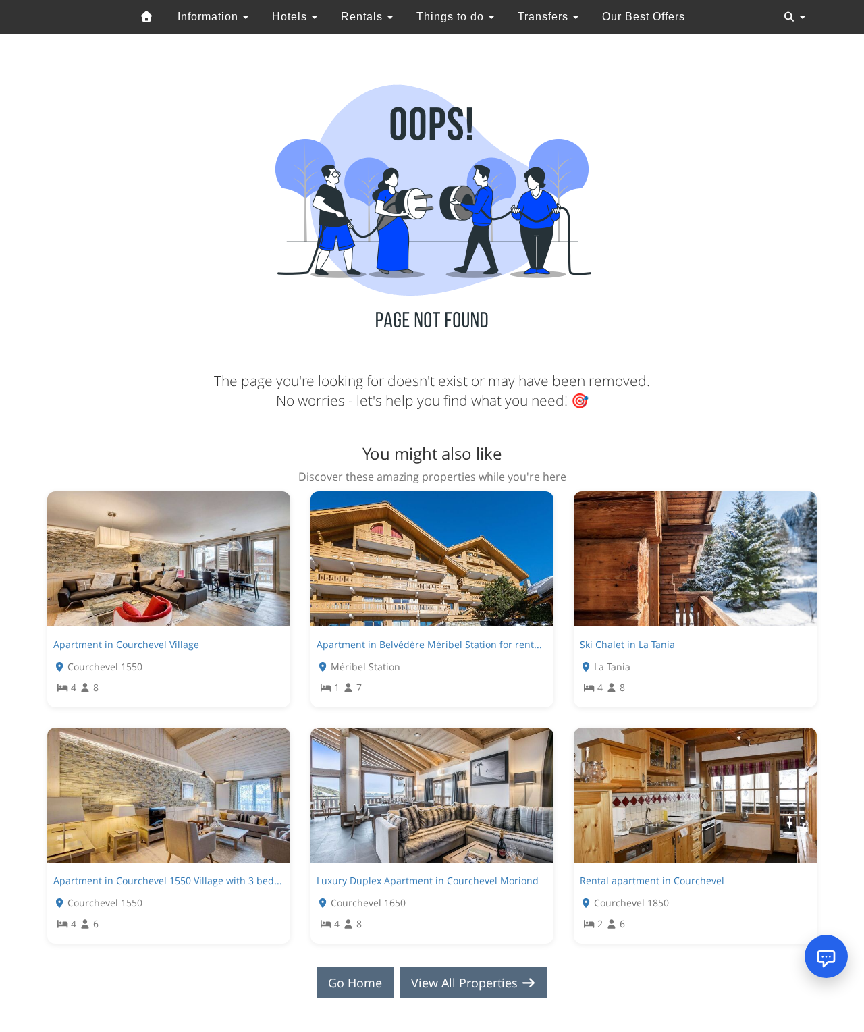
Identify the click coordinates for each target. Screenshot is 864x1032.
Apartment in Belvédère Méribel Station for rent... (429, 644)
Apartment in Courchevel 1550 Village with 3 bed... (167, 880)
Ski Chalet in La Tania (627, 644)
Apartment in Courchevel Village (126, 644)
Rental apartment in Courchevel (652, 880)
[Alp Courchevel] (147, 17)
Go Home (355, 983)
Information (210, 16)
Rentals (363, 16)
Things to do (451, 16)
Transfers (545, 16)
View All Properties (466, 983)
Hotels (291, 16)
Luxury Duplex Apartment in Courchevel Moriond (428, 880)
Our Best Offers (643, 16)
